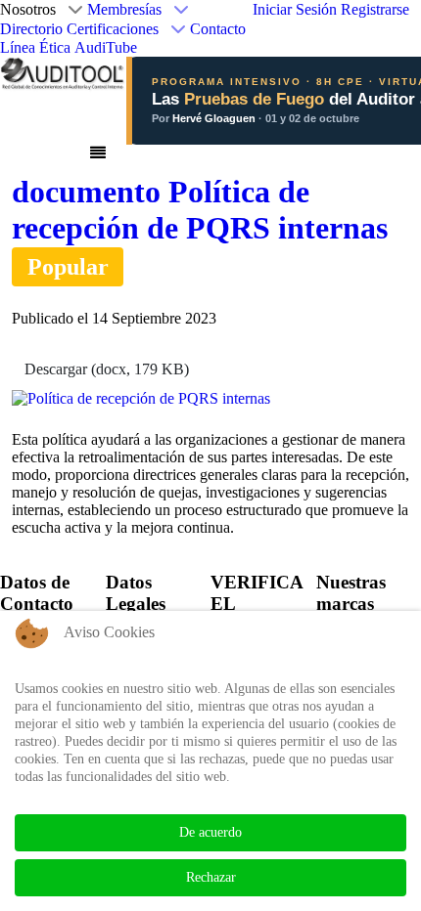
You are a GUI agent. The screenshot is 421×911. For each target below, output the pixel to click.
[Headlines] (63, 73)
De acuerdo (210, 832)
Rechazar (211, 877)
